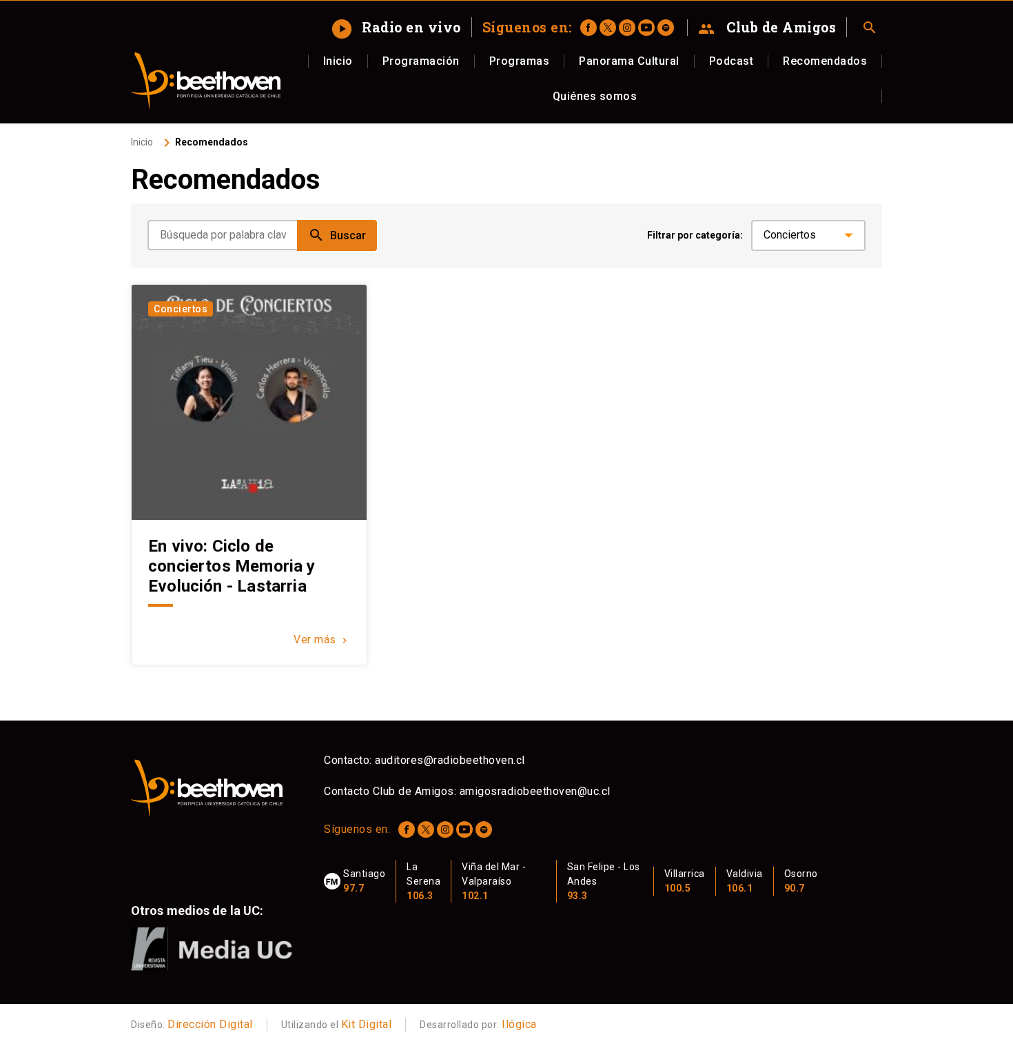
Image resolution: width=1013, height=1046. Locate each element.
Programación (421, 61)
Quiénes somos (595, 96)
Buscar (337, 235)
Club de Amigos (767, 27)
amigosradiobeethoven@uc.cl (535, 791)
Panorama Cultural (629, 61)
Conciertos (180, 308)
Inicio (338, 61)
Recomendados (825, 61)
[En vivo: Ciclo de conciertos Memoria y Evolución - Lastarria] (249, 402)
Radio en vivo (398, 27)
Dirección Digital (210, 1024)
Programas (519, 61)
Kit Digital (366, 1024)
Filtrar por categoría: (695, 235)
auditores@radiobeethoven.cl (450, 760)
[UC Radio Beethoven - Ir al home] (205, 80)
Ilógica (519, 1024)
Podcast (731, 61)
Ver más (322, 639)
